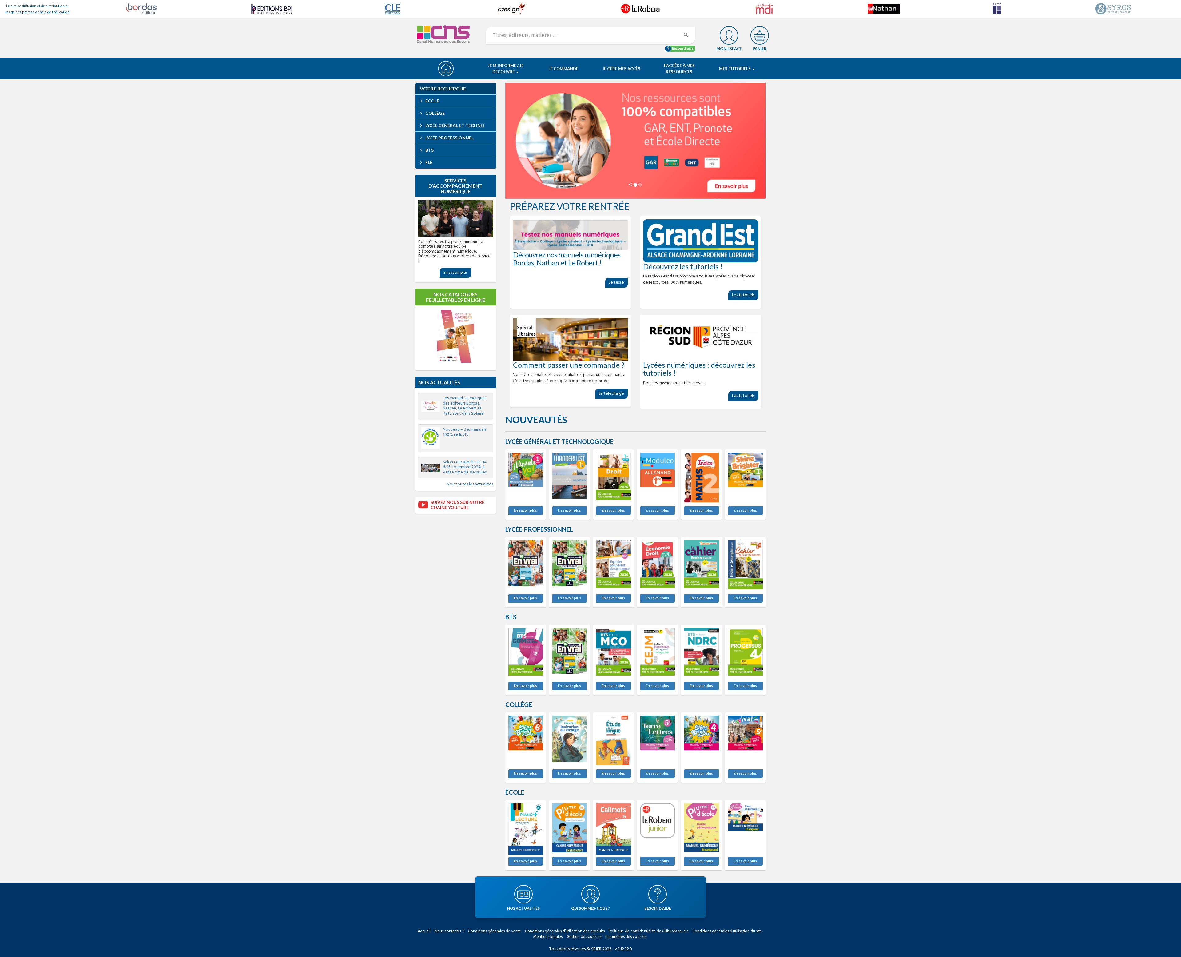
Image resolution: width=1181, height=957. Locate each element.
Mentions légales (548, 937)
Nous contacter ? (449, 931)
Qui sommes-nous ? (590, 908)
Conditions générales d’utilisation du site (727, 931)
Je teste (616, 282)
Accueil (424, 931)
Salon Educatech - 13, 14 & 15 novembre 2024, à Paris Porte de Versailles (465, 467)
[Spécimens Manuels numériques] (570, 235)
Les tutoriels (743, 295)
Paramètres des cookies (625, 937)
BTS (429, 150)
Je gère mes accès (621, 68)
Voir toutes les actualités (470, 484)
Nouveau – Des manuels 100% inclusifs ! (464, 432)
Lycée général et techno (454, 125)
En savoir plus (525, 511)
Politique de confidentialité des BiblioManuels (648, 931)
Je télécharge (611, 393)
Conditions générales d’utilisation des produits (565, 931)
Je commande (563, 68)
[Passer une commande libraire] (570, 339)
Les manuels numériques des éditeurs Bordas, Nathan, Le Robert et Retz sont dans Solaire (464, 406)
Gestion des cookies (584, 937)
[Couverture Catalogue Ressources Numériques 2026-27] (455, 336)
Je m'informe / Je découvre (505, 68)
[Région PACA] (700, 339)
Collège (434, 113)
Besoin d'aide (682, 49)
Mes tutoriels (735, 68)
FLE (428, 162)
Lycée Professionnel (449, 137)
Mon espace (729, 48)
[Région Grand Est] (700, 240)
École (431, 100)
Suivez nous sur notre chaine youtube (457, 505)
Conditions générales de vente (494, 931)
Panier (760, 48)
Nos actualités (439, 382)
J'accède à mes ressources (679, 68)
